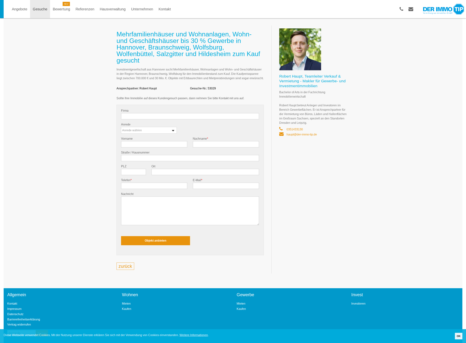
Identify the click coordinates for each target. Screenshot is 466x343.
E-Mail (197, 180)
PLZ (124, 166)
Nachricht (127, 194)
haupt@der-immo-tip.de (301, 134)
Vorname (127, 138)
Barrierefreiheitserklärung (23, 319)
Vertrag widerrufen (19, 324)
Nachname (200, 138)
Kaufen (126, 308)
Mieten (126, 303)
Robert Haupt (148, 88)
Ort (153, 166)
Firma (125, 110)
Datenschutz (15, 314)
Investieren (358, 303)
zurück (125, 266)
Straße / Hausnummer (135, 152)
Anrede (126, 124)
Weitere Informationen (193, 335)
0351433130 (294, 129)
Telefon (126, 180)
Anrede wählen (132, 130)
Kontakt (12, 303)
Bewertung (61, 9)
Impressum (14, 308)
